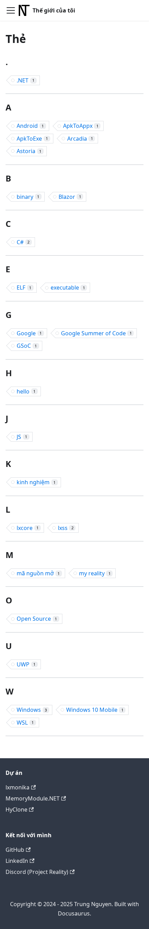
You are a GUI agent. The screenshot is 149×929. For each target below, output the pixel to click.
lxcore (27, 528)
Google (29, 333)
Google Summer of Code (96, 333)
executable (68, 287)
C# (23, 242)
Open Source (37, 618)
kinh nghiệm (36, 482)
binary (28, 197)
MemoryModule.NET (33, 798)
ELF (24, 287)
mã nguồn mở (38, 573)
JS (22, 437)
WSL (25, 722)
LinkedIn (17, 861)
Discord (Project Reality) (37, 872)
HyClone (16, 809)
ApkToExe (32, 138)
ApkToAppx (80, 126)
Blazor (70, 197)
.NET (25, 80)
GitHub (15, 849)
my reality (95, 573)
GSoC (27, 346)
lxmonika (17, 787)
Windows (32, 710)
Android (30, 126)
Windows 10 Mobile (94, 710)
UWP (26, 664)
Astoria (29, 151)
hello (26, 391)
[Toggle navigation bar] (11, 10)
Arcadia (80, 138)
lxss (65, 528)
